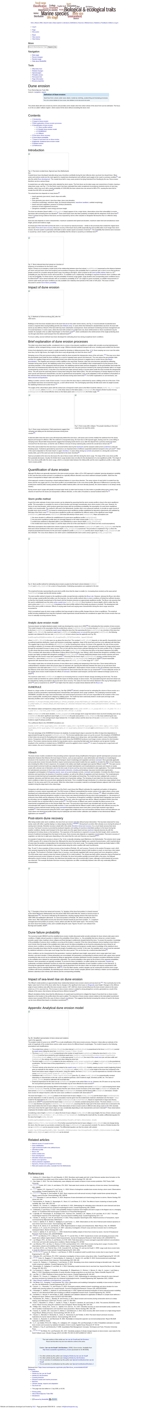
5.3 (40, 1193)
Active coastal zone (38, 1153)
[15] (98, 391)
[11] (70, 333)
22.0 (34, 1257)
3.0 (34, 1184)
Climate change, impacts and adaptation (45, 1383)
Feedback (104, 23)
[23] (32, 673)
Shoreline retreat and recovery (81, 826)
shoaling (76, 770)
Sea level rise (36, 1385)
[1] (117, 176)
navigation (37, 92)
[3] (58, 192)
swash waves (57, 630)
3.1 (36, 1184)
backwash (80, 447)
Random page (36, 59)
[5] (117, 213)
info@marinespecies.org (70, 1406)
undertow (107, 447)
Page (34, 30)
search (44, 92)
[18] (47, 510)
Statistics (97, 23)
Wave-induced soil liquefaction (38, 377)
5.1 (36, 1193)
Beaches (35, 1381)
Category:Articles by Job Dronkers (74, 1358)
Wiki (41, 23)
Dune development (44, 179)
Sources (81, 23)
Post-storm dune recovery (44, 227)
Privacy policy (36, 1391)
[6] (34, 217)
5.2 (38, 1193)
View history (36, 39)
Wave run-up (88, 1081)
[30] (64, 801)
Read (34, 35)
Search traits (48, 23)
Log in (116, 23)
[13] (85, 375)
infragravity (91, 985)
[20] (87, 625)
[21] (63, 656)
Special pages (36, 73)
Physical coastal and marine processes (44, 1379)
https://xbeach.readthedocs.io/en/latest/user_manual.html (51, 1280)
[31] (35, 809)
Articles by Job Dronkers (40, 1375)
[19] (47, 512)
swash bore (98, 1057)
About (37, 23)
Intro (32, 23)
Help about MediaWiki (39, 61)
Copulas (108, 961)
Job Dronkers (84, 1339)
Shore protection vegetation (41, 1162)
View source (36, 37)
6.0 (34, 1197)
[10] (74, 331)
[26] (72, 690)
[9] (38, 278)
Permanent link (37, 77)
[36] (96, 835)
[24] (33, 682)
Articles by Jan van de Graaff (41, 1373)
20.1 (37, 1251)
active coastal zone (60, 602)
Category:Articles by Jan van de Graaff (75, 1356)
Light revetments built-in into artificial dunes (46, 1147)
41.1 (37, 1330)
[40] (61, 967)
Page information (37, 79)
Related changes (37, 71)
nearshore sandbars (82, 202)
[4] (57, 213)
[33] (74, 823)
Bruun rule (90, 596)
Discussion (35, 32)
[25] (54, 682)
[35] (78, 823)
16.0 (34, 1235)
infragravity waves (53, 772)
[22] (101, 669)
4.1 (36, 1189)
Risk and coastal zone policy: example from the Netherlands (51, 1166)
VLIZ (34, 1406)
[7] (90, 229)
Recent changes (37, 57)
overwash (66, 671)
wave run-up (81, 632)
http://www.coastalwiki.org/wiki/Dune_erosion (57, 1349)
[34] (76, 823)
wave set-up (65, 772)
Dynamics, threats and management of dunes (47, 1164)
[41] (102, 982)
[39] (107, 949)
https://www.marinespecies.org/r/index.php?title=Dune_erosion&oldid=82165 (63, 1367)
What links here (37, 69)
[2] (53, 189)
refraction (69, 770)
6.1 (36, 1197)
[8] (97, 231)
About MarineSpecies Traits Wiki (42, 1393)
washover (91, 830)
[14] (56, 384)
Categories (31, 1369)
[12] (105, 354)
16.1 (37, 1235)
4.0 (34, 1189)
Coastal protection (38, 1377)
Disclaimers (36, 1395)
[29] (100, 792)
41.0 (34, 1330)
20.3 (42, 1251)
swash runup (72, 1067)
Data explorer (57, 23)
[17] (115, 448)
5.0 (34, 1193)
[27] (89, 742)
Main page (35, 55)
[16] (34, 432)
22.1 (37, 1257)
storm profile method (98, 272)
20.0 (34, 1251)
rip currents (88, 451)
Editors (111, 23)
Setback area (67, 325)
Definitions (73, 23)
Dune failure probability (48, 282)
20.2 (39, 1251)
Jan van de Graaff (71, 1339)
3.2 (38, 1184)
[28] (107, 763)
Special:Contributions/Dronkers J (83, 1364)
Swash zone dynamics (39, 1160)
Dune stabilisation (38, 1145)
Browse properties (38, 81)
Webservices (89, 23)
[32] (44, 813)
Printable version (37, 75)
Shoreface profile (37, 1149)
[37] (98, 835)
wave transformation (58, 770)
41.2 (39, 1330)
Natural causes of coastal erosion (43, 1143)
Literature (66, 23)
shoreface (65, 451)
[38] (39, 915)
